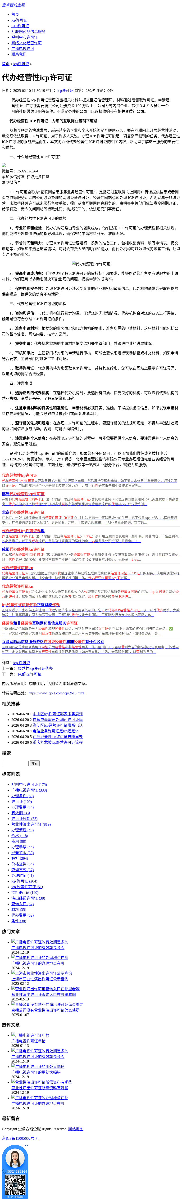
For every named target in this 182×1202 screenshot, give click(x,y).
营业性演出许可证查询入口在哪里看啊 (43, 995)
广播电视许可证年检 (28, 1041)
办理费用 (22, 807)
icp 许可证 (21, 663)
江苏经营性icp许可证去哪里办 (58, 737)
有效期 (20, 813)
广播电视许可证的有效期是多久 (37, 948)
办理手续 (22, 847)
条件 (18, 921)
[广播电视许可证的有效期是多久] (39, 942)
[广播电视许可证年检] (30, 1035)
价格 (19, 836)
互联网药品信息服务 (28, 32)
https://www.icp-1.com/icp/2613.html (56, 693)
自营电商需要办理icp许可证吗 (58, 720)
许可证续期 (24, 819)
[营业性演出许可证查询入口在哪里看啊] (45, 989)
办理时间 (22, 875)
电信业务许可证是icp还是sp (55, 731)
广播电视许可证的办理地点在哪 (37, 963)
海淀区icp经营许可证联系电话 (58, 725)
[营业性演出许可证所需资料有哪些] (41, 1082)
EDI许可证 (20, 26)
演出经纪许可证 (28, 898)
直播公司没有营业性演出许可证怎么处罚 (45, 1010)
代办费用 (22, 915)
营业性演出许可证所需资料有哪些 (39, 1088)
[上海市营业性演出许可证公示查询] (41, 973)
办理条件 (22, 796)
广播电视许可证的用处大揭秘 (36, 1072)
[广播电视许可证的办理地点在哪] (39, 958)
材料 (18, 910)
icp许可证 (19, 20)
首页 (15, 15)
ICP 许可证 (24, 893)
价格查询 (22, 864)
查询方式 (22, 870)
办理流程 (22, 830)
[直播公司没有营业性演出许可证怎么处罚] (47, 1005)
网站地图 (75, 1129)
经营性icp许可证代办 (35, 668)
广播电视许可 (22, 49)
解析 (19, 858)
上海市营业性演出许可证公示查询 (39, 979)
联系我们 (19, 54)
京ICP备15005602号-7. (20, 1138)
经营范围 (22, 853)
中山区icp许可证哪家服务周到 (58, 714)
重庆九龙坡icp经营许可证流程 (58, 742)
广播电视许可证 (29, 790)
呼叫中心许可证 (24, 37)
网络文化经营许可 (26, 43)
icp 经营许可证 (27, 887)
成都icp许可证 (29, 674)
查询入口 (22, 904)
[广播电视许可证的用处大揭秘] (37, 1067)
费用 (18, 841)
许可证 (21, 802)
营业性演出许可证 (31, 824)
